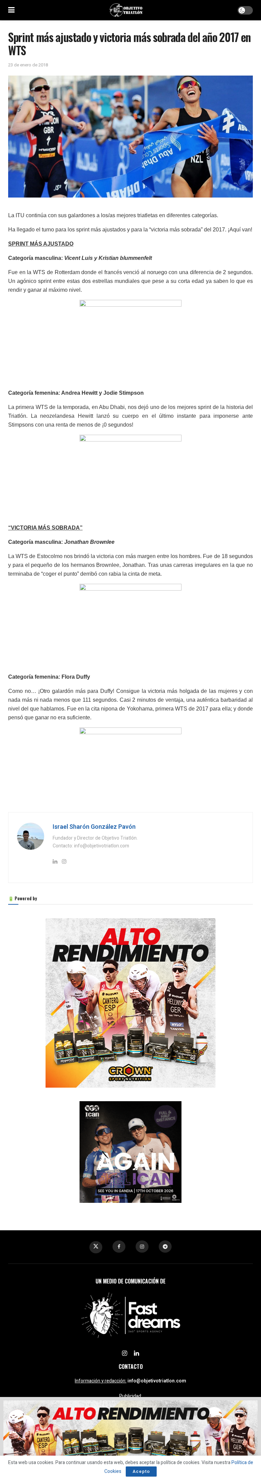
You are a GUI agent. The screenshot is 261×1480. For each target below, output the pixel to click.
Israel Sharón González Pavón (94, 826)
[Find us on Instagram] (142, 1246)
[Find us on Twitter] (95, 1247)
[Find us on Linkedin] (136, 1354)
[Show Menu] (11, 10)
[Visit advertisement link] (130, 1003)
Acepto (141, 1471)
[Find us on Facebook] (118, 1246)
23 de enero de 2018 (28, 65)
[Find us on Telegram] (165, 1246)
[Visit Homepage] (126, 10)
